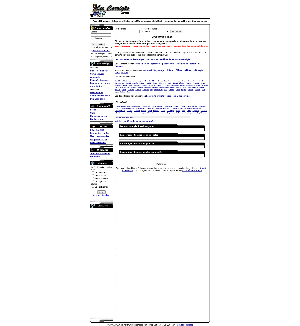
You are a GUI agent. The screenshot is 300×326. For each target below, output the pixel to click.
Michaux (140, 87)
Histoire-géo (130, 21)
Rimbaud (131, 90)
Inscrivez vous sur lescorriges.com (132, 59)
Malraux (197, 85)
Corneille (148, 83)
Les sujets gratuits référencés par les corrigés (168, 96)
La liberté (155, 113)
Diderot (161, 83)
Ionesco (144, 85)
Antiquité (147, 70)
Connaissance (150, 108)
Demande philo (97, 99)
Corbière (135, 83)
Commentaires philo (147, 21)
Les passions (168, 106)
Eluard (175, 83)
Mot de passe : (97, 38)
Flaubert (188, 83)
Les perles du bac (98, 139)
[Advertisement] (170, 10)
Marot (118, 87)
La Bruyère (151, 85)
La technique (124, 108)
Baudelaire (152, 81)
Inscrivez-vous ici (101, 50)
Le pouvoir (195, 111)
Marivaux (204, 85)
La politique (170, 111)
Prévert (184, 87)
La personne (171, 113)
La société (204, 111)
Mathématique (195, 108)
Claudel (128, 83)
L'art (116, 108)
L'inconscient (146, 106)
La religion (140, 108)
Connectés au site (98, 116)
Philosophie (117, 21)
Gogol (125, 85)
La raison (156, 111)
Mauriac (133, 87)
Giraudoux (118, 85)
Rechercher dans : (149, 29)
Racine (124, 90)
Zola (128, 92)
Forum (187, 21)
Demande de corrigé (100, 83)
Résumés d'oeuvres (173, 21)
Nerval (178, 87)
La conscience (125, 106)
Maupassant (125, 87)
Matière (143, 111)
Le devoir (163, 113)
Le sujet (117, 106)
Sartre (178, 90)
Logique (186, 108)
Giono (203, 83)
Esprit (150, 111)
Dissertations (96, 92)
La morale (134, 113)
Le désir (159, 106)
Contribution (96, 86)
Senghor (183, 90)
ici (111, 57)
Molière (147, 87)
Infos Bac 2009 (97, 130)
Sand (165, 90)
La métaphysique (190, 113)
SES (160, 21)
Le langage (202, 106)
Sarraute (171, 90)
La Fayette (166, 85)
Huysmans (137, 85)
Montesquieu (164, 87)
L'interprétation (120, 111)
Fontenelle (196, 83)
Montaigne (155, 87)
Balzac (146, 81)
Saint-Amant (158, 90)
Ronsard (138, 90)
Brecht (184, 81)
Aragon (139, 81)
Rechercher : (120, 29)
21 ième (124, 72)
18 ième (187, 70)
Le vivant (137, 111)
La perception (135, 106)
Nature (188, 106)
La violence (126, 113)
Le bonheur (179, 113)
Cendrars (202, 81)
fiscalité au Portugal (192, 170)
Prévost (190, 87)
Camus (195, 81)
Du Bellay (168, 83)
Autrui (154, 106)
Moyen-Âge (158, 70)
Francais (105, 21)
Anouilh (117, 81)
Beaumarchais (162, 81)
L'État (189, 111)
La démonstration (176, 108)
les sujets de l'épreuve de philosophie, (155, 64)
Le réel (163, 111)
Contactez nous (97, 119)
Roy (151, 90)
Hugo (130, 85)
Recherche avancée (124, 117)
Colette (141, 83)
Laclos (159, 85)
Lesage (182, 85)
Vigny (117, 92)
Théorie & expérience (162, 108)
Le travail (132, 108)
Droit (183, 111)
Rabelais (117, 90)
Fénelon (181, 83)
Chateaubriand (120, 83)
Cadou (190, 81)
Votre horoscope (98, 142)
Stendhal (190, 90)
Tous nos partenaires (100, 153)
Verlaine (197, 90)
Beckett (170, 81)
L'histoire (118, 113)
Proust (196, 87)
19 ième (196, 70)
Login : (94, 32)
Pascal (202, 87)
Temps (183, 106)
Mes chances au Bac (100, 136)
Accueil (96, 21)
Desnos (155, 83)
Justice (178, 111)
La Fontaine (175, 85)
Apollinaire (132, 81)
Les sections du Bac (100, 133)
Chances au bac (199, 21)
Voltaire (122, 92)
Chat (92, 113)
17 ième (178, 70)
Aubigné (124, 81)
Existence (176, 106)
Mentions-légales (185, 325)
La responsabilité (145, 113)
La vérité (129, 111)
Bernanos (177, 81)
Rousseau (145, 90)
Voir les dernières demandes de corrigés (170, 59)
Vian (203, 90)
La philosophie (202, 113)
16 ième (169, 70)
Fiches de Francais (99, 71)
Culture (194, 106)
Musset (172, 87)
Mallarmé (189, 85)
